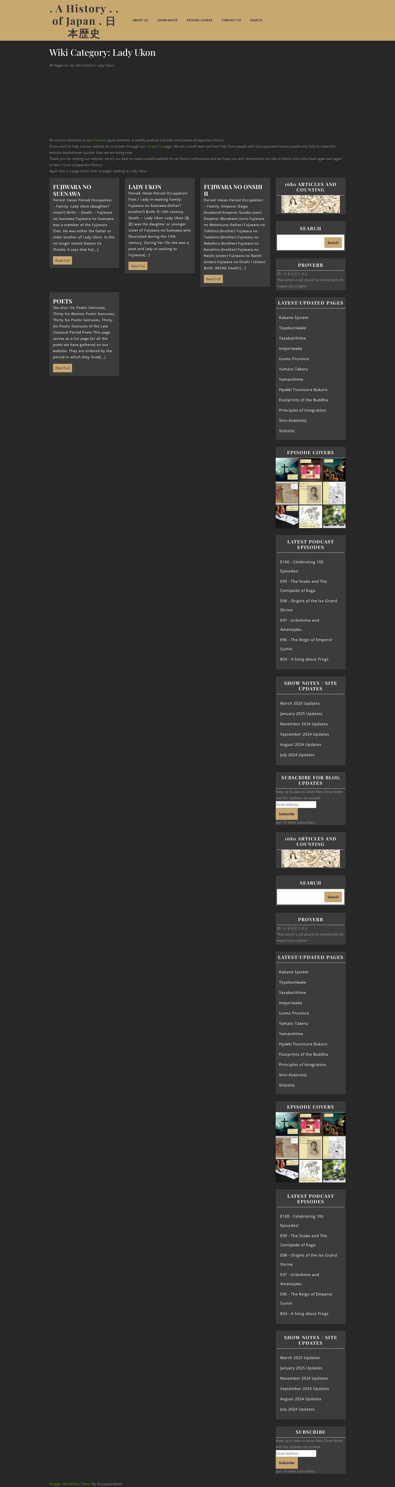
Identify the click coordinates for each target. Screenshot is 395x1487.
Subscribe (287, 814)
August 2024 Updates (300, 744)
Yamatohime (291, 379)
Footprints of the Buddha (303, 399)
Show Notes (167, 20)
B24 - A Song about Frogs (304, 659)
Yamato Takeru (293, 369)
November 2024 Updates (304, 723)
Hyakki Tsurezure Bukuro (303, 389)
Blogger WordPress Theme (70, 1484)
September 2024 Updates (304, 734)
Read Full (61, 259)
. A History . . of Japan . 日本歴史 (84, 20)
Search (256, 20)
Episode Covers (200, 20)
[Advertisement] (197, 103)
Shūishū (287, 430)
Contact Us (231, 20)
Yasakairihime (292, 338)
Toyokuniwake (292, 327)
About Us (140, 20)
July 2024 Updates (297, 754)
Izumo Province (294, 358)
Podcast (99, 140)
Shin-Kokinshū (293, 420)
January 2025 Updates (301, 713)
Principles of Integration (302, 410)
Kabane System (294, 317)
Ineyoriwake (290, 348)
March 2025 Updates (300, 703)
